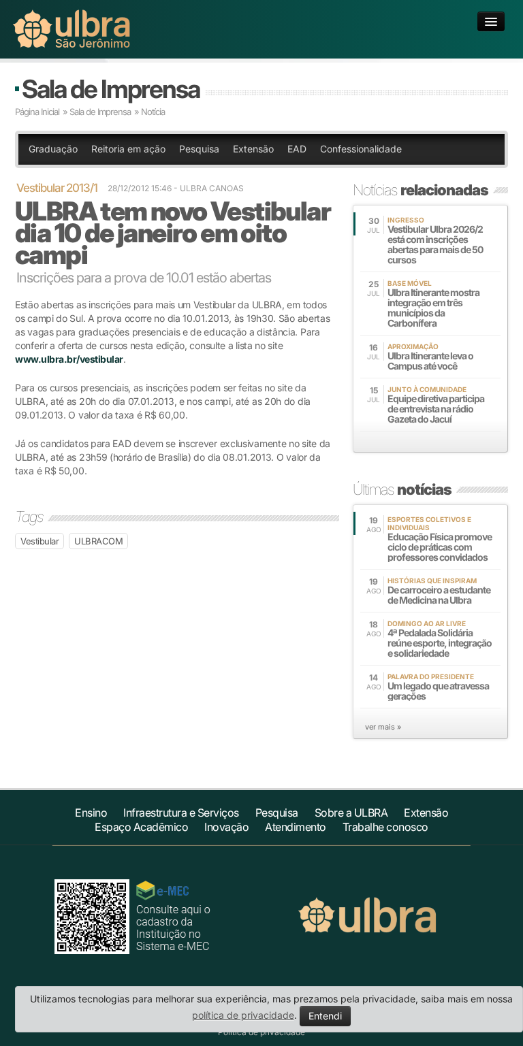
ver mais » (383, 727)
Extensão (253, 148)
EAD (296, 148)
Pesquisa (199, 148)
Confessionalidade (361, 148)
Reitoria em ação (128, 148)
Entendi (325, 1016)
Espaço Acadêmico (141, 827)
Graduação (53, 148)
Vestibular (39, 541)
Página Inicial (37, 111)
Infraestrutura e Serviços (181, 812)
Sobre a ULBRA (351, 812)
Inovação (226, 827)
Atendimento (295, 827)
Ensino (91, 812)
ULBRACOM (98, 541)
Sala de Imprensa (111, 88)
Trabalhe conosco (385, 827)
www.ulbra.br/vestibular (69, 359)
